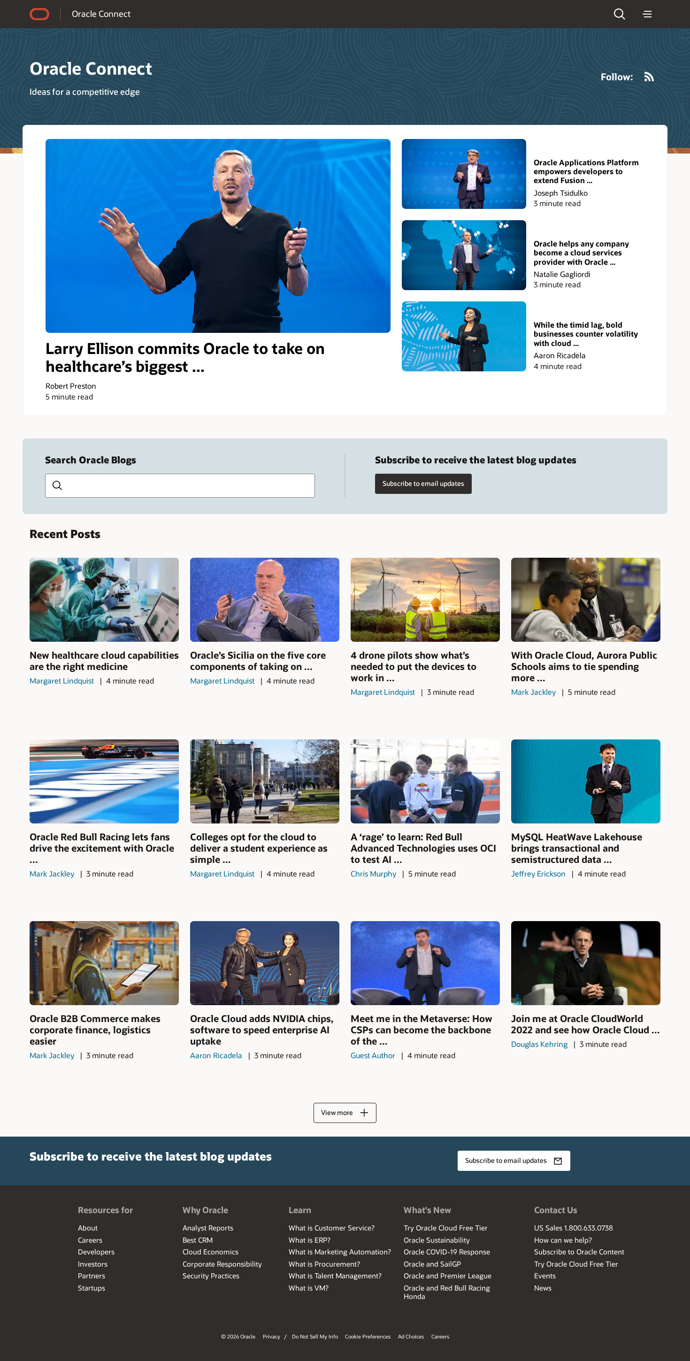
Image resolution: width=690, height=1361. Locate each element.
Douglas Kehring (539, 1044)
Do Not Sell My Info (315, 1336)
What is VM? (309, 1287)
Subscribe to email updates (423, 483)
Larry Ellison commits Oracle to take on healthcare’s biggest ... (185, 357)
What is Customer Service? (332, 1227)
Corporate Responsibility (222, 1264)
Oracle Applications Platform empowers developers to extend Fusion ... (586, 171)
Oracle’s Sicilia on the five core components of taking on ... (258, 660)
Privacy (271, 1336)
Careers (90, 1240)
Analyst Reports (208, 1227)
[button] (619, 14)
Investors (92, 1264)
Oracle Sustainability (437, 1240)
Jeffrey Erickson (538, 873)
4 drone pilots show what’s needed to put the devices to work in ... (413, 666)
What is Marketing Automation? (340, 1251)
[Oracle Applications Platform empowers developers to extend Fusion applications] (464, 174)
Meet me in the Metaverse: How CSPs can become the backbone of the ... (421, 1029)
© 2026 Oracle (238, 1336)
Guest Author (373, 1055)
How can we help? (563, 1240)
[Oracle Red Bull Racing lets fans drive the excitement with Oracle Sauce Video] (104, 781)
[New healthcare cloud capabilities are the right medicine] (104, 600)
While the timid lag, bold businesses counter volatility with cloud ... (586, 333)
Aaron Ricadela (560, 355)
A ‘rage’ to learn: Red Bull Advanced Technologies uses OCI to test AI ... (423, 848)
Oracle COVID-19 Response (447, 1251)
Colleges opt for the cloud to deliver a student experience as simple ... (259, 848)
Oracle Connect (101, 13)
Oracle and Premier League (447, 1275)
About (88, 1227)
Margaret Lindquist (62, 680)
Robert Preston (71, 386)
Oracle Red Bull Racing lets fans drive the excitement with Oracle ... (102, 848)
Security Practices (211, 1275)
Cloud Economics (210, 1251)
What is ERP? (309, 1240)
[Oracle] (39, 14)
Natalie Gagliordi (562, 274)
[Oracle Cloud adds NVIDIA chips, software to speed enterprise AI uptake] (264, 963)
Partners (91, 1275)
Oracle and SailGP (432, 1264)
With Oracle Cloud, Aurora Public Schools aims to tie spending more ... (584, 666)
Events (545, 1275)
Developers (96, 1251)
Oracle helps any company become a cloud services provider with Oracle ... (581, 252)
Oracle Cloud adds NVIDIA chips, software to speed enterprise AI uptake (262, 1029)
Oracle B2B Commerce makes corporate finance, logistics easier (95, 1029)
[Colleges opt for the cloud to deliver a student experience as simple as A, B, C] (264, 781)
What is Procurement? (324, 1264)
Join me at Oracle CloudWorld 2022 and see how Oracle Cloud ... (585, 1024)
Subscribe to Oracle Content (579, 1251)
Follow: (617, 76)
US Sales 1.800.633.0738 (573, 1227)
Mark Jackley (533, 692)
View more (337, 1112)
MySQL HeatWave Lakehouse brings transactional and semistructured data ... (576, 848)
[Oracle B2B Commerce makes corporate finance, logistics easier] (104, 963)
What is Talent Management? (335, 1275)
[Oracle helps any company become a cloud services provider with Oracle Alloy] (464, 255)
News (543, 1287)
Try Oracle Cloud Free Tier (446, 1227)
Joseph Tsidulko (561, 193)
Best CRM (198, 1240)
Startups (91, 1287)
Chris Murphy (373, 873)
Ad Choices (411, 1336)
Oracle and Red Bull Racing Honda (447, 1292)
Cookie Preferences (368, 1336)
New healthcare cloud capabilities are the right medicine (104, 660)
